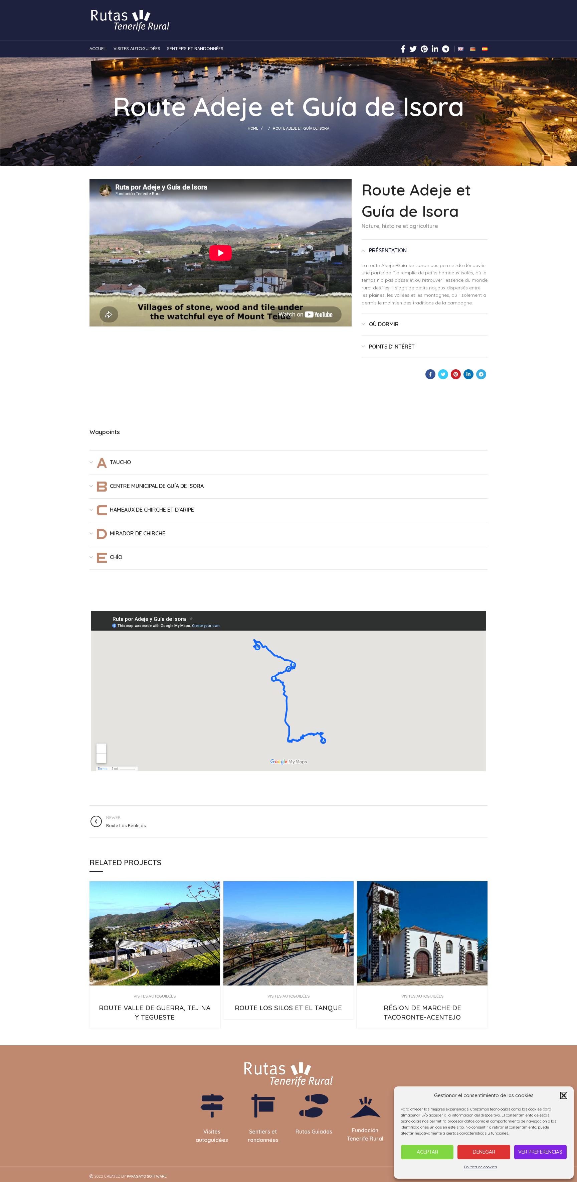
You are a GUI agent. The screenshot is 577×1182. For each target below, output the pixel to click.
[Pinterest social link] (424, 48)
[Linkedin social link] (435, 48)
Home (253, 128)
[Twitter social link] (413, 48)
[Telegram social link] (445, 48)
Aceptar (427, 1152)
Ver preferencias (540, 1152)
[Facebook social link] (403, 48)
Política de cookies (480, 1166)
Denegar (484, 1152)
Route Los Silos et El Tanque (288, 1008)
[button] (563, 1095)
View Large (215, 886)
